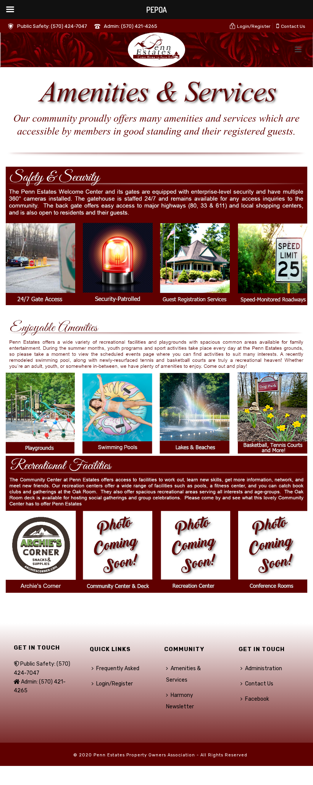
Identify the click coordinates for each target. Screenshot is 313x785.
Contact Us (259, 683)
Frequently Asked (117, 668)
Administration (263, 668)
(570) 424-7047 (69, 26)
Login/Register (114, 683)
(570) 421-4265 (139, 26)
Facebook (257, 699)
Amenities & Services (183, 674)
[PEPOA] (156, 49)
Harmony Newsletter (180, 701)
